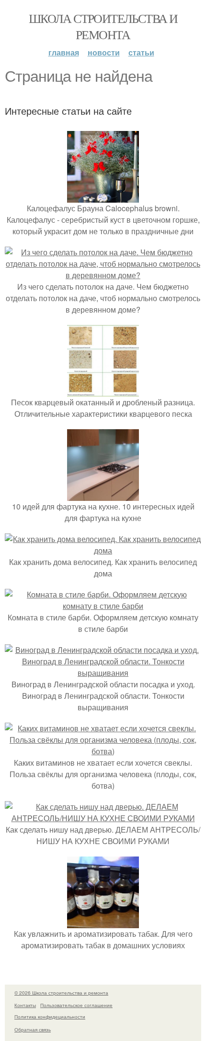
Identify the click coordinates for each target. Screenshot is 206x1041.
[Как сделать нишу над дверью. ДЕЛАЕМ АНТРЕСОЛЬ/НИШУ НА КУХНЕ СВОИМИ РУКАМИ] (103, 818)
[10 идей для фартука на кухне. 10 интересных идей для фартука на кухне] (103, 494)
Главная (63, 52)
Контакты (25, 1005)
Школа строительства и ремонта (103, 26)
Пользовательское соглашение (76, 1005)
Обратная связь (32, 1029)
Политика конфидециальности (49, 1016)
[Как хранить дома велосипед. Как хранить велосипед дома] (103, 550)
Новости (104, 52)
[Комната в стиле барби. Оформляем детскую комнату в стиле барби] (103, 605)
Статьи (141, 52)
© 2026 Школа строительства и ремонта (61, 992)
